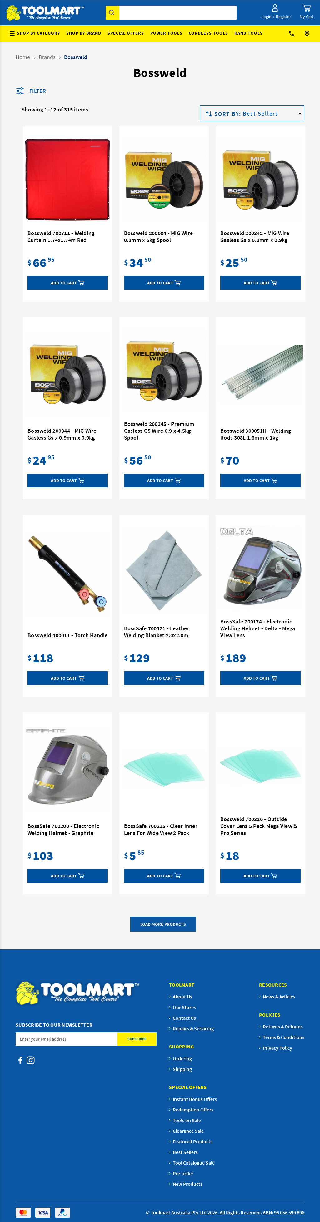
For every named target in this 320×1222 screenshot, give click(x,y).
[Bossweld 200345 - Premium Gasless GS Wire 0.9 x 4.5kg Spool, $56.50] (164, 370)
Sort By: (227, 113)
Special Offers (126, 33)
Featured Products (192, 1141)
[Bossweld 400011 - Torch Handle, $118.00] (67, 575)
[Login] (275, 8)
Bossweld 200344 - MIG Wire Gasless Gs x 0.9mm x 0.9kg (62, 434)
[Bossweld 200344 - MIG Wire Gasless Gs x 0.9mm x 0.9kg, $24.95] (67, 374)
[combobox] (171, 13)
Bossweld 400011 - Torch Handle (68, 635)
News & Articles (279, 996)
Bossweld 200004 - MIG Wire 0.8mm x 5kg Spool (158, 237)
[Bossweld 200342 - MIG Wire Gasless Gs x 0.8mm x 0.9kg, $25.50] (260, 179)
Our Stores (308, 33)
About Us (182, 996)
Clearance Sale (188, 1131)
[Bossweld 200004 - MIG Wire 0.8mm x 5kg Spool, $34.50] (164, 179)
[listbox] (273, 113)
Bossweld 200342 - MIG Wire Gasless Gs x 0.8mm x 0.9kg (254, 237)
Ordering (182, 1058)
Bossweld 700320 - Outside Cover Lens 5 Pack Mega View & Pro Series (258, 826)
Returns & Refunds (283, 1026)
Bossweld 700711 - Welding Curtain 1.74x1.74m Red (61, 237)
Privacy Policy (277, 1048)
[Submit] (112, 13)
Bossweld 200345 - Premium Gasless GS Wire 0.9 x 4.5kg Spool (159, 431)
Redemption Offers (193, 1109)
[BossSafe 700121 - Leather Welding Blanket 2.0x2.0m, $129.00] (164, 571)
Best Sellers (185, 1152)
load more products (163, 924)
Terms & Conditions (283, 1037)
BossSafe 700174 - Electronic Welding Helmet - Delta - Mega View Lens (257, 628)
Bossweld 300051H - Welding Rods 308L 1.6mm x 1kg (255, 434)
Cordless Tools (208, 33)
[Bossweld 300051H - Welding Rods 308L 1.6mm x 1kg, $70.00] (260, 374)
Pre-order (183, 1173)
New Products (187, 1184)
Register (283, 16)
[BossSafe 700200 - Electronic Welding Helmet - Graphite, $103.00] (67, 769)
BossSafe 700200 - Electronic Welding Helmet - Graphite (63, 829)
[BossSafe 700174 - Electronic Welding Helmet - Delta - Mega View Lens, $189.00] (260, 568)
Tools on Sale (187, 1120)
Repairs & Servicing (193, 1028)
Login (266, 16)
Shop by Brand (83, 33)
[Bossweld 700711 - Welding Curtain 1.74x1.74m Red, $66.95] (67, 179)
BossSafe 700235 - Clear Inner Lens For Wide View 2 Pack (161, 829)
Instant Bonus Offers (195, 1099)
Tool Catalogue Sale (194, 1163)
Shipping (182, 1069)
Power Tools (166, 33)
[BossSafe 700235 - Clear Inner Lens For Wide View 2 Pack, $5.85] (164, 769)
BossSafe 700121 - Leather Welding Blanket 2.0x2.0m (156, 632)
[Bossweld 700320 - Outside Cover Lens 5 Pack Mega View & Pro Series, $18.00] (260, 765)
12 (53, 109)
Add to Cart (64, 283)
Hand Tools (248, 33)
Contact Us (294, 33)
